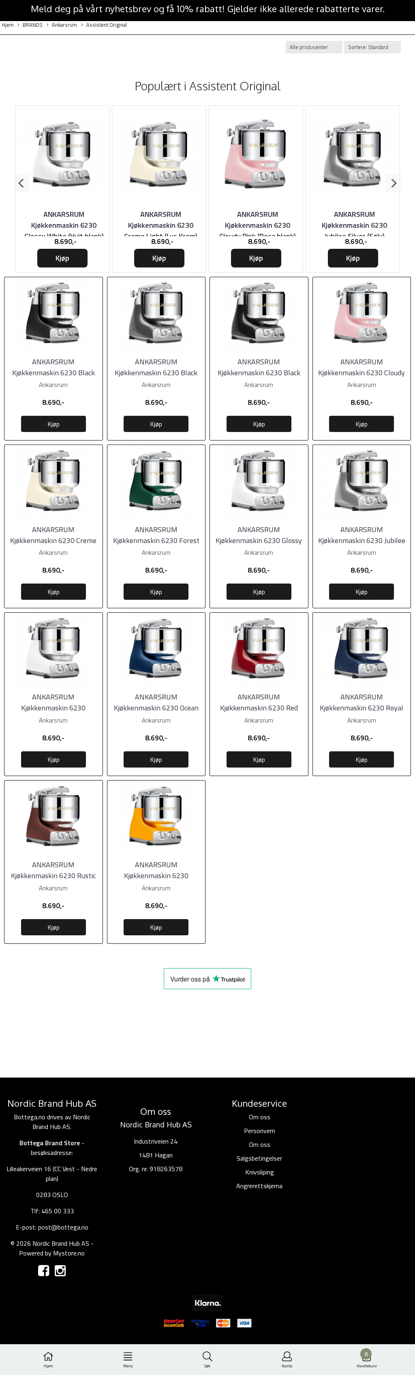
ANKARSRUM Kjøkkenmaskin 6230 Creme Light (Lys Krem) (160, 225)
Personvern (259, 1130)
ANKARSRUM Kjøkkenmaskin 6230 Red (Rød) (259, 707)
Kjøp (62, 257)
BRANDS (33, 25)
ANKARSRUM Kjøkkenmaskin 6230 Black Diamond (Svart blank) (259, 372)
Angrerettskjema (259, 1186)
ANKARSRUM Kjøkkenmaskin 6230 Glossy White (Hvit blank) (64, 225)
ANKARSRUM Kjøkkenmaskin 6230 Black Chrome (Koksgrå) (156, 372)
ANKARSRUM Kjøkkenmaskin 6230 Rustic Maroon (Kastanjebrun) (53, 875)
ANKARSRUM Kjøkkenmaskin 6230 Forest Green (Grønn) (156, 540)
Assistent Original (106, 25)
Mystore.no (69, 1253)
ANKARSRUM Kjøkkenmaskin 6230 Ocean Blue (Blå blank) (156, 707)
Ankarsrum (64, 25)
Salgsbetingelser (259, 1158)
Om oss (259, 1117)
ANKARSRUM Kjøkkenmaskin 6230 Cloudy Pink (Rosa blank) (257, 225)
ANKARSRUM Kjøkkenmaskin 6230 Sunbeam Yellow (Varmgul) (156, 875)
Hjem (8, 25)
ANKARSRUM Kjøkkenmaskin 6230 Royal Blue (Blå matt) (361, 707)
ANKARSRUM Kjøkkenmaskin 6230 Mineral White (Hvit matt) (53, 707)
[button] (21, 183)
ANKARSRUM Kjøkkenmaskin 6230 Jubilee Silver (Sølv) (354, 225)
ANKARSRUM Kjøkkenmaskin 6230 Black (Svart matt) (53, 372)
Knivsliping (259, 1172)
